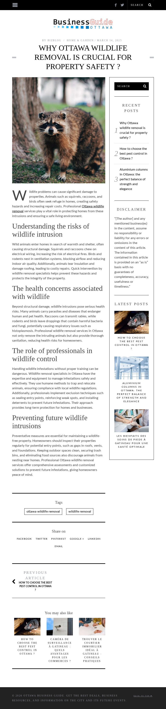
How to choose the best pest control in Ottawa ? (35, 581)
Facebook (24, 539)
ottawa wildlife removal (43, 511)
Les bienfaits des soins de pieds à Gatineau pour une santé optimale (131, 441)
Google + (77, 539)
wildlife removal (79, 511)
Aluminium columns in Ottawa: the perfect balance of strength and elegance (134, 179)
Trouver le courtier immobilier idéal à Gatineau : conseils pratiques (92, 650)
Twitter (42, 539)
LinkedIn (94, 539)
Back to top (142, 696)
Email (59, 546)
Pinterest (58, 539)
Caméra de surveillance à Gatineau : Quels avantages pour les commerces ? (60, 650)
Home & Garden (80, 40)
